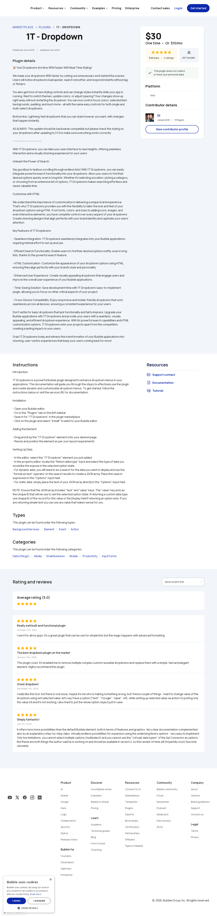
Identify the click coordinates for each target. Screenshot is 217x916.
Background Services (26, 529)
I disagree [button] (39, 900)
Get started (198, 8)
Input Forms (109, 556)
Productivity (90, 556)
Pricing (116, 8)
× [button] (50, 879)
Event (62, 529)
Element (49, 529)
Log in (178, 8)
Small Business (55, 556)
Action (75, 529)
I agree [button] (16, 900)
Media (38, 556)
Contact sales (160, 8)
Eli (158, 115)
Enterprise (132, 8)
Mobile (74, 556)
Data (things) (21, 556)
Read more (35, 894)
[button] (29, 907)
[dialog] (28, 894)
